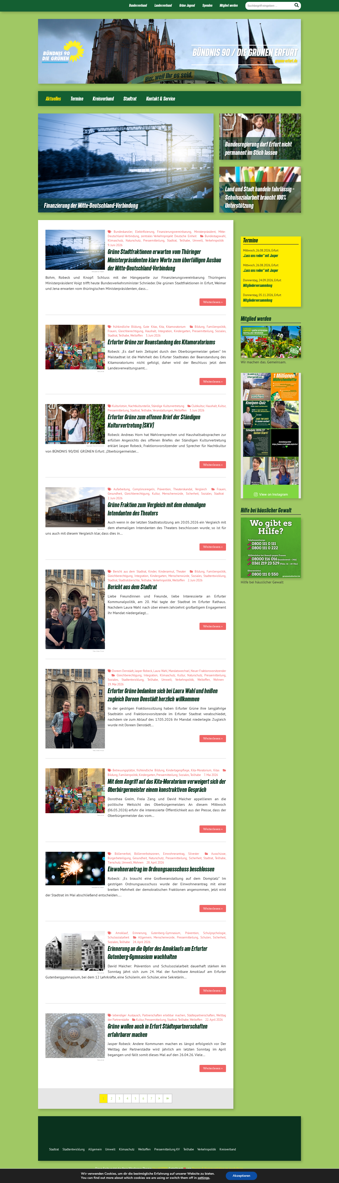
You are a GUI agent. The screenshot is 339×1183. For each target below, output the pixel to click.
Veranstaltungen (163, 410)
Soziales (220, 331)
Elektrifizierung (144, 231)
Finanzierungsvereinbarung (174, 231)
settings (203, 1178)
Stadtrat (130, 98)
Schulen (205, 937)
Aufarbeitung (121, 489)
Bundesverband (138, 5)
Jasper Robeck (143, 671)
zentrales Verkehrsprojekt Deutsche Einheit (169, 236)
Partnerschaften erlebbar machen (163, 1015)
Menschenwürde (172, 493)
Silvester (193, 853)
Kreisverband (103, 98)
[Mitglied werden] (271, 356)
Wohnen (218, 679)
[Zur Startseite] (63, 61)
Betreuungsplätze (124, 770)
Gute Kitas (150, 326)
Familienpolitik (216, 326)
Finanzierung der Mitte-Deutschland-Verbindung (91, 205)
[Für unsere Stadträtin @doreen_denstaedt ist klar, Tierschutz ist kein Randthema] (285, 415)
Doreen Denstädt (123, 671)
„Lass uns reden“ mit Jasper (260, 255)
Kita (161, 326)
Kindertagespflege (177, 770)
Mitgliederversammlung (257, 285)
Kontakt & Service (160, 98)
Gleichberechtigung (130, 331)
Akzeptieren (241, 1176)
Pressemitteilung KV (167, 1149)
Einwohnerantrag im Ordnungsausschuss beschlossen (161, 869)
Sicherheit (192, 493)
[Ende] (167, 1098)
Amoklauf (122, 933)
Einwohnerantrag (173, 853)
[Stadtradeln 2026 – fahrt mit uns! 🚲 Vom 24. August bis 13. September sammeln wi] (257, 471)
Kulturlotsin (119, 406)
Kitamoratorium (176, 326)
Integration (165, 331)
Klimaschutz (115, 240)
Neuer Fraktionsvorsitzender (208, 671)
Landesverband (163, 5)
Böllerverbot (123, 853)
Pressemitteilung (153, 240)
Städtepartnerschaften (201, 1015)
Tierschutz (114, 862)
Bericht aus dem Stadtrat (129, 571)
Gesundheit (115, 493)
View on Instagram (273, 494)
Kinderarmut (166, 571)
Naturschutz (133, 240)
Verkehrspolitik (214, 240)
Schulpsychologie (214, 933)
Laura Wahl (160, 671)
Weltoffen (136, 335)
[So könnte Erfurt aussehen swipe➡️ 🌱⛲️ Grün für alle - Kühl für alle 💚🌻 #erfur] (257, 387)
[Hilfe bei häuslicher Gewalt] (271, 576)
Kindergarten (182, 331)
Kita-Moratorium (201, 770)
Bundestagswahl (215, 236)
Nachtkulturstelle (139, 406)
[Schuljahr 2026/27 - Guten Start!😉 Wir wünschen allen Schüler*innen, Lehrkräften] (257, 443)
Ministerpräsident (205, 231)
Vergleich (201, 489)
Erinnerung (139, 933)
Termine (77, 98)
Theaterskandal (182, 489)
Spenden (207, 5)
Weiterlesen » (213, 302)
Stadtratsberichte (129, 580)
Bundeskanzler (123, 231)
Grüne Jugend (187, 5)
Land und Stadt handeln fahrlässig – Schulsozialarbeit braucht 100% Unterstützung (259, 197)
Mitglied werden (229, 5)
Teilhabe (184, 240)
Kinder (152, 571)
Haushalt (150, 331)
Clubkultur (197, 406)
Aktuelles (53, 98)
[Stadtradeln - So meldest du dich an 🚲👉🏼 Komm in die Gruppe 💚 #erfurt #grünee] (285, 443)
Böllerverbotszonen (146, 853)
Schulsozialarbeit (118, 937)
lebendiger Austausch (126, 1015)
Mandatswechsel (179, 671)
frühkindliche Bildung (127, 326)
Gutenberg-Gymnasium (165, 933)
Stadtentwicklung (214, 576)
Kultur (222, 406)
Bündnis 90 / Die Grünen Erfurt (245, 52)
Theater (181, 571)
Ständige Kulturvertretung (167, 406)
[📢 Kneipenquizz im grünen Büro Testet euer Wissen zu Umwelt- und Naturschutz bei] (257, 415)
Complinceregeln (144, 489)
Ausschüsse (218, 853)
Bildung (200, 326)
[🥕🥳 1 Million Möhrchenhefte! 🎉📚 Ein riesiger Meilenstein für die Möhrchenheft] (285, 387)
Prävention (164, 489)
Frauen (112, 331)
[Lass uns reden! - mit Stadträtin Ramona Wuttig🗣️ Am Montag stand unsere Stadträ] (285, 471)
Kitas (216, 770)
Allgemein (145, 937)
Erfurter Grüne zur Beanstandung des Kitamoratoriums (161, 342)
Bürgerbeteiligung (119, 858)
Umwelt (198, 240)
